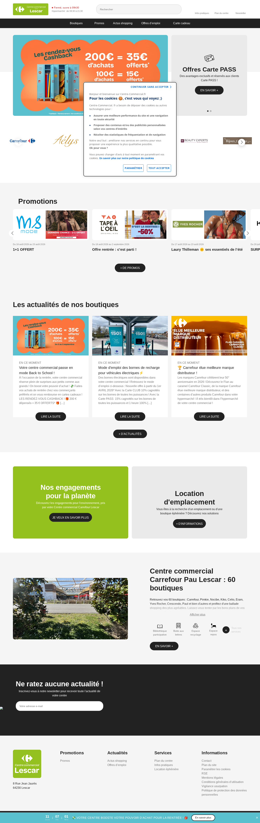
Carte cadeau (181, 23)
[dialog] (130, 129)
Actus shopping (122, 23)
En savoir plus (203, 817)
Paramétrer (133, 168)
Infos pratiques (202, 13)
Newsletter (241, 13)
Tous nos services (236, 629)
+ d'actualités (130, 433)
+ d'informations (189, 523)
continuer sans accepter (150, 86)
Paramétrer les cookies (216, 769)
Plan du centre (222, 13)
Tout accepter (159, 168)
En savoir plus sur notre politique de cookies (126, 158)
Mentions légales (212, 777)
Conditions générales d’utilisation (223, 781)
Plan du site (209, 764)
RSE (205, 773)
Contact (206, 760)
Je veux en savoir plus (70, 517)
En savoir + (209, 90)
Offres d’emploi (150, 23)
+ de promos (130, 267)
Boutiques (76, 23)
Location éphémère (166, 769)
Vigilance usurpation (214, 786)
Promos (99, 23)
